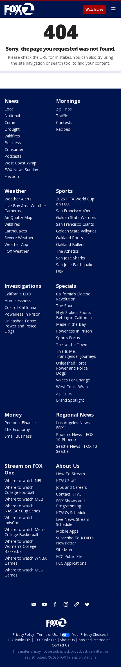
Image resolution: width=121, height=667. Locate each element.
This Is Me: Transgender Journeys (76, 354)
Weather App (16, 244)
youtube (44, 604)
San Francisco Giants (75, 224)
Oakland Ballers (70, 244)
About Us (67, 465)
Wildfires (12, 136)
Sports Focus (68, 337)
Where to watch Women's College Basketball (20, 546)
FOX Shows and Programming (70, 503)
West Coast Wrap (20, 163)
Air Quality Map (18, 217)
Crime (10, 122)
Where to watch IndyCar (19, 520)
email (33, 604)
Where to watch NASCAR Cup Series (22, 508)
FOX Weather (17, 251)
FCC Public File (69, 556)
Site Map (64, 549)
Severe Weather (19, 237)
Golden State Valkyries (76, 231)
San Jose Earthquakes (75, 264)
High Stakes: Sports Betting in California (74, 315)
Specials (66, 285)
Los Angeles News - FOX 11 (74, 425)
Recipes (63, 129)
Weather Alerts (18, 199)
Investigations (23, 285)
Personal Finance (20, 422)
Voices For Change (73, 380)
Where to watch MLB (24, 499)
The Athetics (67, 251)
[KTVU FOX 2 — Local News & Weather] (21, 9)
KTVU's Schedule (71, 512)
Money (13, 414)
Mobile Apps (67, 531)
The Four (64, 305)
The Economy (17, 429)
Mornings (68, 101)
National (12, 115)
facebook (55, 604)
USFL (61, 271)
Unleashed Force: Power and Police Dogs (20, 326)
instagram (65, 604)
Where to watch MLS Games (24, 572)
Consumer (14, 149)
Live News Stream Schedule (72, 522)
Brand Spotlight (70, 400)
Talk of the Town (71, 344)
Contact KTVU (69, 494)
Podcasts (13, 156)
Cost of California (20, 307)
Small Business (18, 436)
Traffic (62, 115)
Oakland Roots (69, 237)
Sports (64, 190)
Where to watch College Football (19, 490)
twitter (87, 604)
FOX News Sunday (21, 169)
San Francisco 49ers (74, 210)
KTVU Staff (66, 480)
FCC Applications (71, 563)
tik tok (76, 604)
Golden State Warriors (76, 217)
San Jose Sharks (70, 258)
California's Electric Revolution (73, 296)
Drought (12, 129)
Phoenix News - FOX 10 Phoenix (74, 437)
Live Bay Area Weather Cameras (25, 208)
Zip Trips (64, 109)
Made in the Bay (71, 324)
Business (13, 142)
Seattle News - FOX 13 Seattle (76, 449)
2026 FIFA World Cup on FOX (75, 201)
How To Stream (70, 473)
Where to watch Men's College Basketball (25, 532)
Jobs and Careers (71, 487)
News (12, 101)
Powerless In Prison (23, 314)
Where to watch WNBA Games (26, 560)
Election (12, 176)
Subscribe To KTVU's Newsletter (75, 540)
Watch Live (94, 10)
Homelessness (18, 300)
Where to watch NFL (23, 480)
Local (9, 109)
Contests (64, 122)
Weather (15, 190)
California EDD (18, 294)
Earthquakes (16, 231)
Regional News (75, 414)
